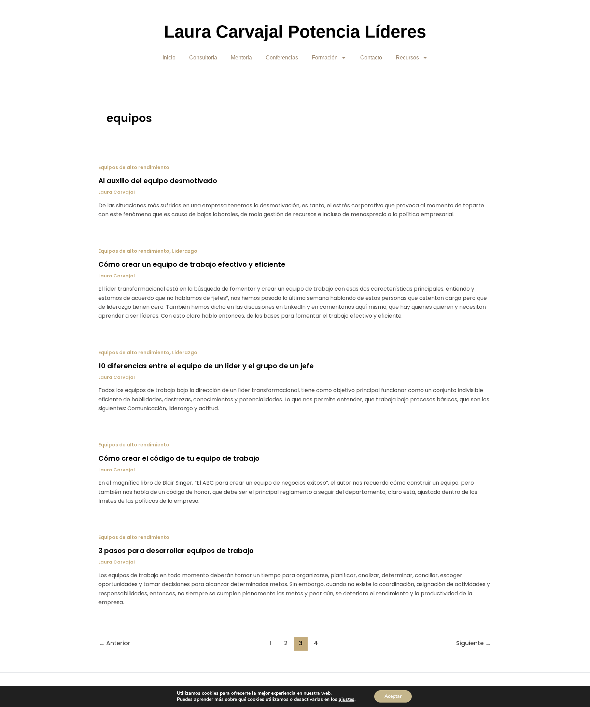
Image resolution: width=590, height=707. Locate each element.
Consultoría (203, 57)
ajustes (346, 699)
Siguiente (473, 643)
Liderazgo (184, 251)
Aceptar (393, 696)
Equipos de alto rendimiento (133, 167)
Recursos (407, 57)
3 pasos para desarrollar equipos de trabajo (176, 550)
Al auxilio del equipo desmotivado (157, 180)
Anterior (114, 643)
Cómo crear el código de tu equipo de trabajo (178, 458)
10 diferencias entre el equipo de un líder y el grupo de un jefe (206, 366)
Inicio (169, 57)
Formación (325, 57)
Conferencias (282, 57)
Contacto (371, 57)
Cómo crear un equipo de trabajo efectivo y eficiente (191, 264)
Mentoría (241, 57)
